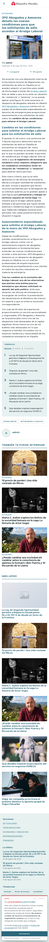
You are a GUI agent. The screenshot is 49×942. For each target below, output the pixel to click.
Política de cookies (20, 925)
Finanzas (8, 840)
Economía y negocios (15, 832)
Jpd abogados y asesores (31, 421)
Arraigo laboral (9, 421)
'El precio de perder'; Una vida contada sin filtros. (23, 372)
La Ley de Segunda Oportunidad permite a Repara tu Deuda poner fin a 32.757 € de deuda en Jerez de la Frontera (26, 359)
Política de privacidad (31, 938)
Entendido (24, 934)
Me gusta (36, 72)
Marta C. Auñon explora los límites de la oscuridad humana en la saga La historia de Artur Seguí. (25, 383)
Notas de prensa (22, 892)
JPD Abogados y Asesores (15, 106)
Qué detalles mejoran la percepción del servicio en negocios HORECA (26, 409)
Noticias (7, 892)
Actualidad (10, 823)
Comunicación (11, 828)
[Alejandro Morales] (24, 4)
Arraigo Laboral (39, 91)
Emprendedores (12, 836)
